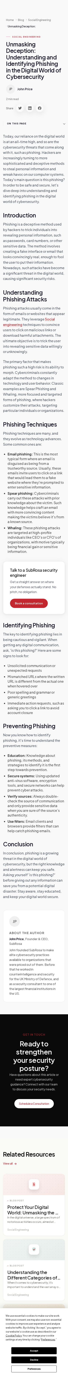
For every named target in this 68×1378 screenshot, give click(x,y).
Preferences (34, 1368)
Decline (34, 1359)
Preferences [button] (48, 1339)
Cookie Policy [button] (14, 1335)
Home (10, 20)
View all (8, 1163)
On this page (16, 123)
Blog (21, 20)
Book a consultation (29, 603)
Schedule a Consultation (34, 1103)
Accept (34, 1350)
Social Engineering (26, 36)
